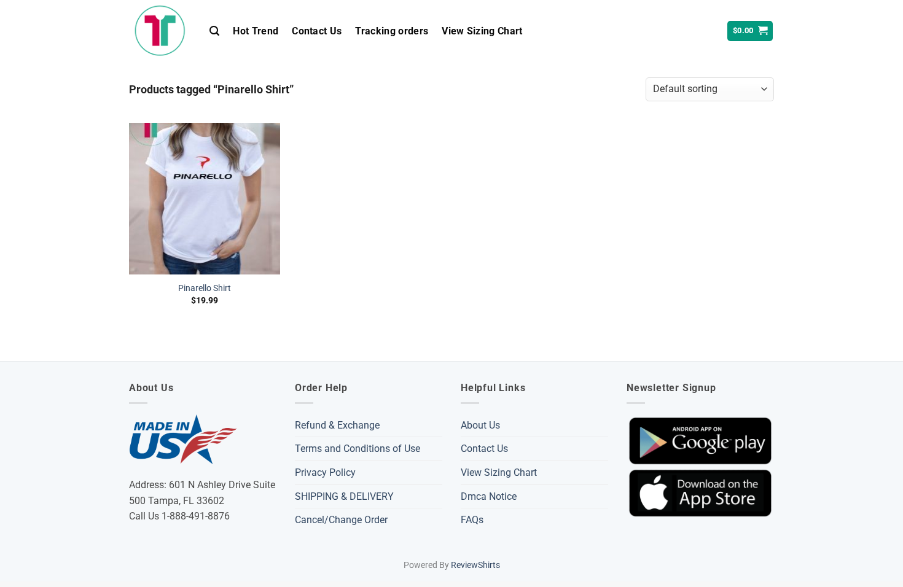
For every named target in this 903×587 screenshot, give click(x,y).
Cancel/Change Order (341, 520)
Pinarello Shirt (204, 288)
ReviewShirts (475, 565)
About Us (480, 425)
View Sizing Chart (482, 31)
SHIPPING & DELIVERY (344, 496)
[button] (214, 31)
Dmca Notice (489, 496)
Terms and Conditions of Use (357, 448)
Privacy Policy (325, 472)
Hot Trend (255, 31)
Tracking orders (391, 31)
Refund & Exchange (337, 425)
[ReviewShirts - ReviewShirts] (160, 31)
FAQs (472, 520)
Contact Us (317, 31)
